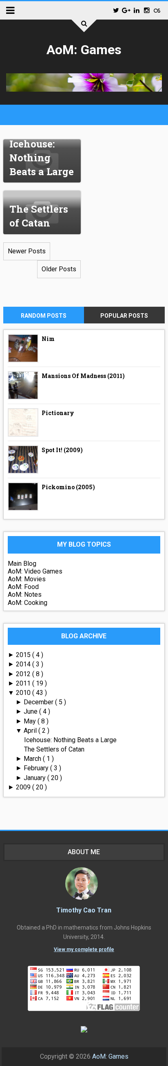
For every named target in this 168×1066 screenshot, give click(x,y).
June (31, 711)
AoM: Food (23, 587)
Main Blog (22, 563)
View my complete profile (84, 949)
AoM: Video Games (35, 571)
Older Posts (59, 269)
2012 (24, 674)
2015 (24, 655)
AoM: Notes (25, 594)
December (39, 702)
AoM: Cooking (27, 603)
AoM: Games (84, 49)
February (37, 768)
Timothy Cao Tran (83, 910)
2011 (24, 683)
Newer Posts (27, 251)
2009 (24, 787)
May (31, 721)
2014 (24, 664)
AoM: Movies (27, 579)
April (31, 730)
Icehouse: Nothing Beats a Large (41, 157)
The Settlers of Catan (38, 215)
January (35, 778)
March (33, 759)
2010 (24, 693)
